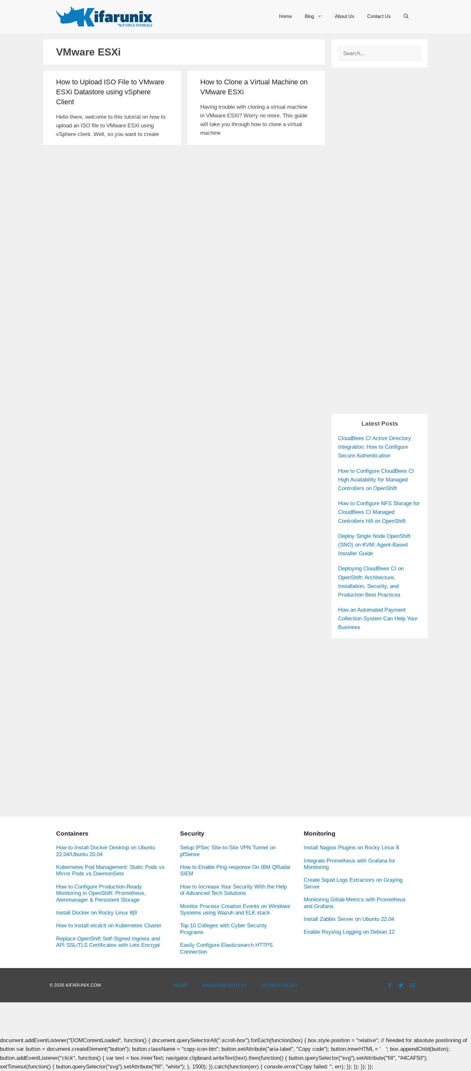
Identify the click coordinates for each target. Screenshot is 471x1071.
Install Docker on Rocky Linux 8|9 (96, 913)
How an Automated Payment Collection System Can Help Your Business (377, 618)
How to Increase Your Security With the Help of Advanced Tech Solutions (233, 890)
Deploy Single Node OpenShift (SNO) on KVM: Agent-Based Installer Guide (374, 545)
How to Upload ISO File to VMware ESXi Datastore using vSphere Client (110, 92)
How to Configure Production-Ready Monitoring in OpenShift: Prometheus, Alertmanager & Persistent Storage (101, 893)
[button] (406, 16)
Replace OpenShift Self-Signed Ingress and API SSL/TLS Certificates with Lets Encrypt (108, 942)
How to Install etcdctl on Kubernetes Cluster (108, 925)
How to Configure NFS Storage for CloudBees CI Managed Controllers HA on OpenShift (379, 512)
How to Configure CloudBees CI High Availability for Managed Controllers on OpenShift (376, 479)
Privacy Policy (279, 985)
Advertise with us (224, 985)
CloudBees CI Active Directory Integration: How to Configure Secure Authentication (374, 447)
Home (285, 16)
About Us (344, 16)
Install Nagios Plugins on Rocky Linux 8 (351, 848)
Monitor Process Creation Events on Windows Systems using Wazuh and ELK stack (235, 909)
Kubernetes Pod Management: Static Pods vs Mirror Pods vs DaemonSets (110, 870)
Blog (309, 16)
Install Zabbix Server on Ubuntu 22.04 (349, 919)
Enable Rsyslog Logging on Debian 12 (349, 932)
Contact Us (379, 16)
